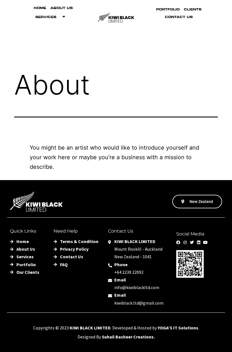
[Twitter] (192, 242)
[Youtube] (205, 242)
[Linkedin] (199, 242)
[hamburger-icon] (91, 48)
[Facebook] (178, 242)
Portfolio (168, 9)
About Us (61, 8)
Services (45, 17)
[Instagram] (185, 242)
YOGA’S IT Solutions (178, 328)
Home (40, 8)
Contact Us (179, 17)
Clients (192, 9)
